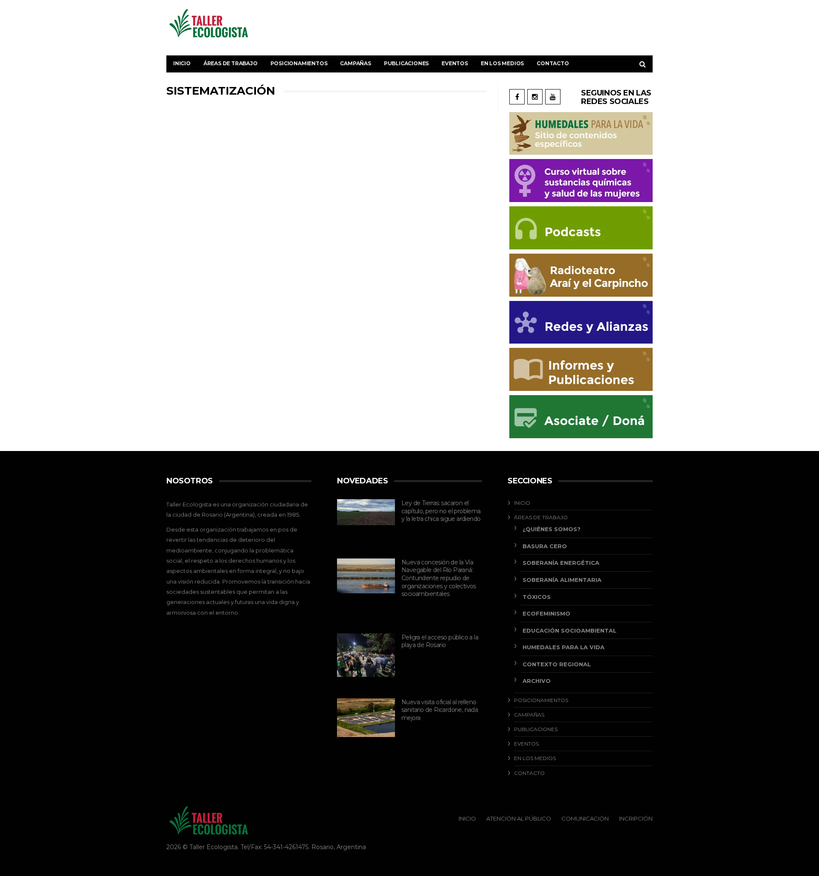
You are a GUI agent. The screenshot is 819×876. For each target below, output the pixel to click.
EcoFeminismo (546, 613)
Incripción (636, 818)
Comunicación (585, 818)
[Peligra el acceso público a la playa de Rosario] (366, 655)
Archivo (537, 680)
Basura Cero (545, 546)
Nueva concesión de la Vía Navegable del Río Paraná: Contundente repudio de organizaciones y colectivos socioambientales (438, 578)
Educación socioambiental (569, 630)
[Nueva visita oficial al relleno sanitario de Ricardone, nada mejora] (366, 717)
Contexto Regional (557, 664)
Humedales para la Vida (563, 647)
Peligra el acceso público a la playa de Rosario (439, 641)
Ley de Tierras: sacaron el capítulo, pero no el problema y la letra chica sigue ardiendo (441, 511)
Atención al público (518, 818)
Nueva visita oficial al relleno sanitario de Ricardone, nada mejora (439, 710)
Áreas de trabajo (230, 63)
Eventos (454, 63)
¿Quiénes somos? (552, 529)
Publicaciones (406, 63)
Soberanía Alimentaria (562, 579)
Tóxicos (537, 596)
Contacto (553, 63)
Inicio (182, 63)
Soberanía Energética (561, 562)
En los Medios (502, 63)
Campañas (355, 63)
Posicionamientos (299, 63)
